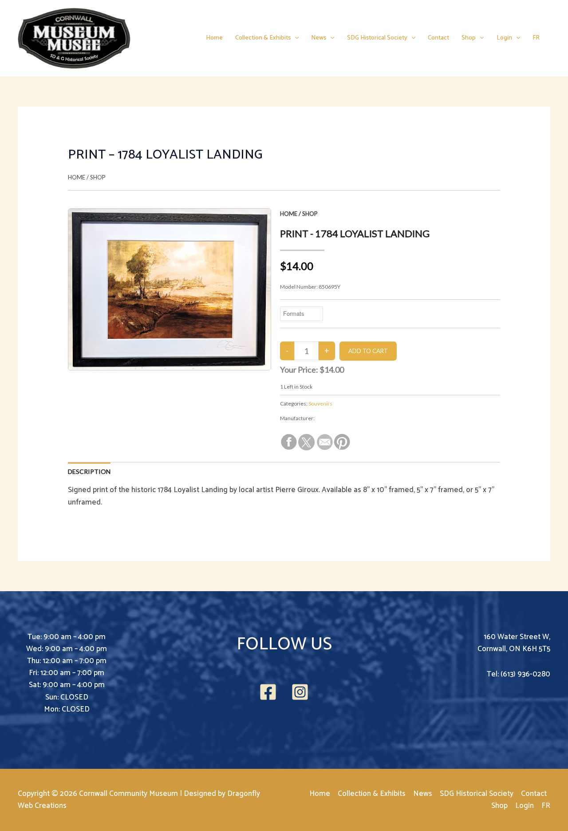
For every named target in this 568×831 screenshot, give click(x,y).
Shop (469, 38)
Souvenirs (320, 403)
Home (214, 38)
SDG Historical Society (377, 38)
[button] (295, 38)
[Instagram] (300, 692)
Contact (438, 38)
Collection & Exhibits (263, 38)
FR (536, 38)
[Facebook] (268, 692)
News (318, 38)
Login (504, 38)
